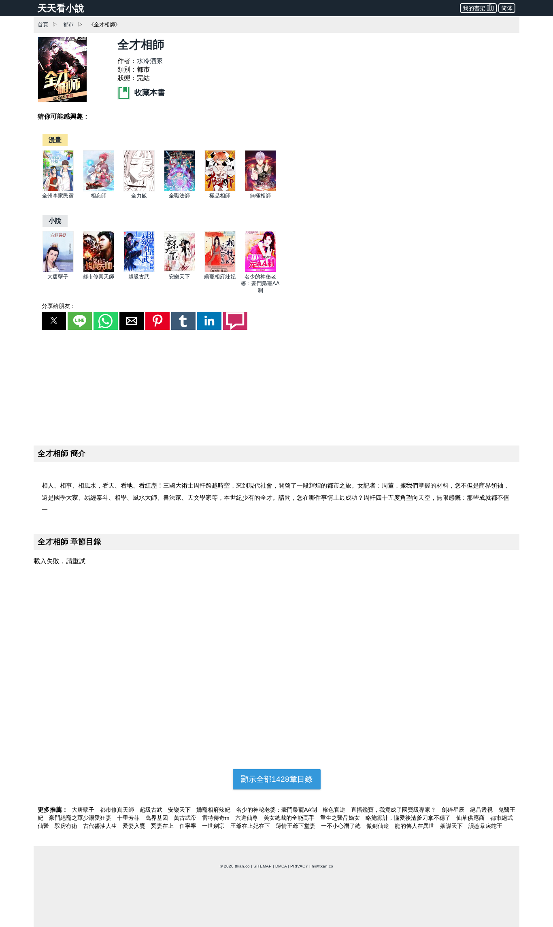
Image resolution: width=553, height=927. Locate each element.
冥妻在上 (163, 826)
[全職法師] (179, 190)
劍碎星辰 (454, 809)
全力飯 (139, 196)
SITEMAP (262, 866)
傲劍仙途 (378, 826)
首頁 (43, 24)
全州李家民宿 (58, 196)
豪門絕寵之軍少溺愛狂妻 (81, 818)
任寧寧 (188, 826)
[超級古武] (139, 270)
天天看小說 (61, 8)
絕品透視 (482, 809)
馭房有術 (67, 826)
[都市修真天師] (98, 270)
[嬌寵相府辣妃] (220, 270)
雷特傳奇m (216, 818)
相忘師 (98, 196)
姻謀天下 (452, 826)
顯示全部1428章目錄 (277, 779)
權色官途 (335, 809)
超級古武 (138, 277)
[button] (54, 321)
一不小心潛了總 (341, 826)
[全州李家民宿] (58, 190)
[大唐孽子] (58, 270)
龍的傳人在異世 (415, 826)
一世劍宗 (214, 826)
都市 (68, 24)
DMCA (281, 866)
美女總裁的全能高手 (290, 818)
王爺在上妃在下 (251, 826)
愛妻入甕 (135, 826)
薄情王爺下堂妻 (296, 826)
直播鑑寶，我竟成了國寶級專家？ (394, 809)
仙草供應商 (471, 818)
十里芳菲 (129, 818)
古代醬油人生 (101, 826)
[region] (276, 386)
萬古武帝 (186, 818)
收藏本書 (148, 92)
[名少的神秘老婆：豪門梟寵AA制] (260, 270)
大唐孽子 (57, 277)
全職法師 (179, 196)
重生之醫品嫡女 (341, 818)
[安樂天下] (179, 270)
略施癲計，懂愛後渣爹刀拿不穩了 (409, 818)
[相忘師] (98, 190)
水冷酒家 (150, 60)
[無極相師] (260, 190)
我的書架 (474, 8)
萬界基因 (157, 818)
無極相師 (260, 196)
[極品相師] (220, 190)
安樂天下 (179, 277)
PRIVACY (299, 866)
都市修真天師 (98, 277)
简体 (507, 8)
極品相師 (219, 196)
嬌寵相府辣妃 (220, 277)
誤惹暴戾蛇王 (485, 826)
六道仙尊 (247, 818)
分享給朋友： (59, 306)
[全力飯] (139, 190)
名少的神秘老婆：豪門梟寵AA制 (260, 283)
